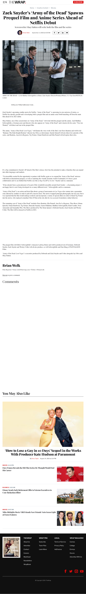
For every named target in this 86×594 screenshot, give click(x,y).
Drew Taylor (35, 458)
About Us (27, 542)
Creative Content (42, 8)
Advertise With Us (76, 557)
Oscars (72, 553)
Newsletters (28, 560)
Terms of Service (60, 542)
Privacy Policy (59, 545)
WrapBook (27, 564)
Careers (26, 553)
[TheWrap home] (17, 2)
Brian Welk (26, 32)
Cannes (72, 542)
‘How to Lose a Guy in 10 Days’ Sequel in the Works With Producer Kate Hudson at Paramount (43, 452)
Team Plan (42, 545)
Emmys (72, 549)
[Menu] (5, 2)
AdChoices (58, 549)
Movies (53, 8)
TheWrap (28, 538)
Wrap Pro (43, 538)
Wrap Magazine (76, 538)
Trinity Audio (22, 105)
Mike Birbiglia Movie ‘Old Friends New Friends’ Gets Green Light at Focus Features (29, 513)
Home (32, 8)
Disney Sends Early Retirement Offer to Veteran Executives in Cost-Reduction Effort (27, 491)
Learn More (43, 549)
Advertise (27, 545)
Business (6, 487)
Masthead (27, 557)
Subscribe (78, 2)
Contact (26, 549)
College (72, 545)
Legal (57, 538)
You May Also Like (16, 393)
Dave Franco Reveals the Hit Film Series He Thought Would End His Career (28, 469)
